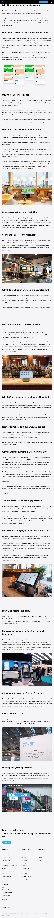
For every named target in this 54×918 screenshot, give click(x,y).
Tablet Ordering (5, 884)
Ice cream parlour (26, 879)
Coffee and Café (25, 868)
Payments (9, 476)
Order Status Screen (7, 892)
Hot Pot (23, 871)
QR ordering (33, 43)
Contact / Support (6, 907)
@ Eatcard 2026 (6, 915)
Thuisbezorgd (25, 45)
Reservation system (6, 863)
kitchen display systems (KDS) (26, 464)
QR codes (31, 701)
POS (22, 407)
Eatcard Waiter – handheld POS (9, 865)
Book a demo (44, 1)
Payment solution (6, 895)
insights (33, 414)
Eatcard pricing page (19, 557)
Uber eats (16, 45)
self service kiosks (27, 432)
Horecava (34, 616)
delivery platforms (7, 45)
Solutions (40, 857)
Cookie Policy (43, 913)
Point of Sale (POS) (6, 855)
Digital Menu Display (6, 889)
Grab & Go (4, 881)
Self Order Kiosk (6, 860)
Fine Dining (24, 860)
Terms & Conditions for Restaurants (10, 913)
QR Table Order (5, 857)
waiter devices (46, 701)
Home (3, 905)
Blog (39, 863)
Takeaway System (6, 873)
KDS (39, 435)
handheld (36, 432)
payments (37, 464)
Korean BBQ (24, 873)
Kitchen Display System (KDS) (9, 871)
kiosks (38, 43)
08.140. (15, 623)
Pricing (39, 860)
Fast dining (24, 857)
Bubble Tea (24, 865)
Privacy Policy (35, 913)
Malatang (24, 863)
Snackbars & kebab (26, 876)
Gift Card (4, 887)
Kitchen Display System (44, 22)
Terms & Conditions (25, 913)
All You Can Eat (25, 855)
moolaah (4, 868)
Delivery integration (6, 876)
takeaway (43, 43)
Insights (4, 879)
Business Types (41, 855)
